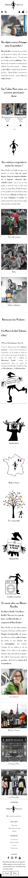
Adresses (14, 831)
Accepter (7, 873)
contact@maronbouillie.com (15, 816)
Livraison (14, 845)
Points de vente (14, 848)
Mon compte (14, 825)
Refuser (15, 873)
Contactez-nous (14, 839)
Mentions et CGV (14, 842)
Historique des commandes (14, 828)
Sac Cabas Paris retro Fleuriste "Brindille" (20, 118)
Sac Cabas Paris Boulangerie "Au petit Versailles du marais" (7, 118)
